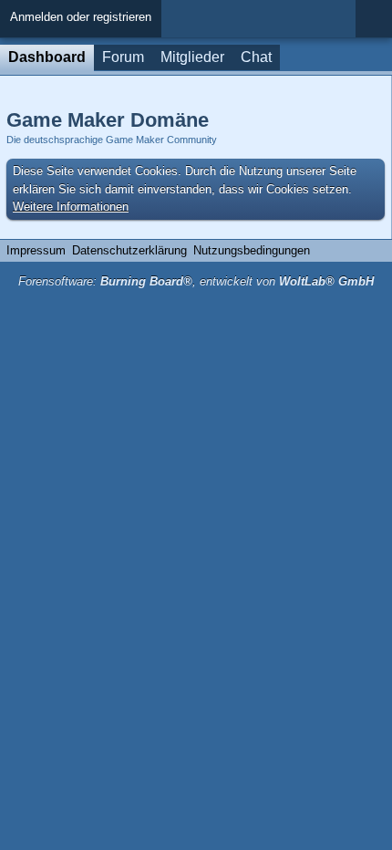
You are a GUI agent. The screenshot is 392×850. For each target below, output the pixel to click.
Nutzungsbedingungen (251, 250)
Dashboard (47, 57)
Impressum (36, 250)
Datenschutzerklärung (129, 250)
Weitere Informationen (71, 206)
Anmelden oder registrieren (80, 17)
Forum (123, 57)
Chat (256, 57)
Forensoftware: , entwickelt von (196, 281)
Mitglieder (192, 57)
